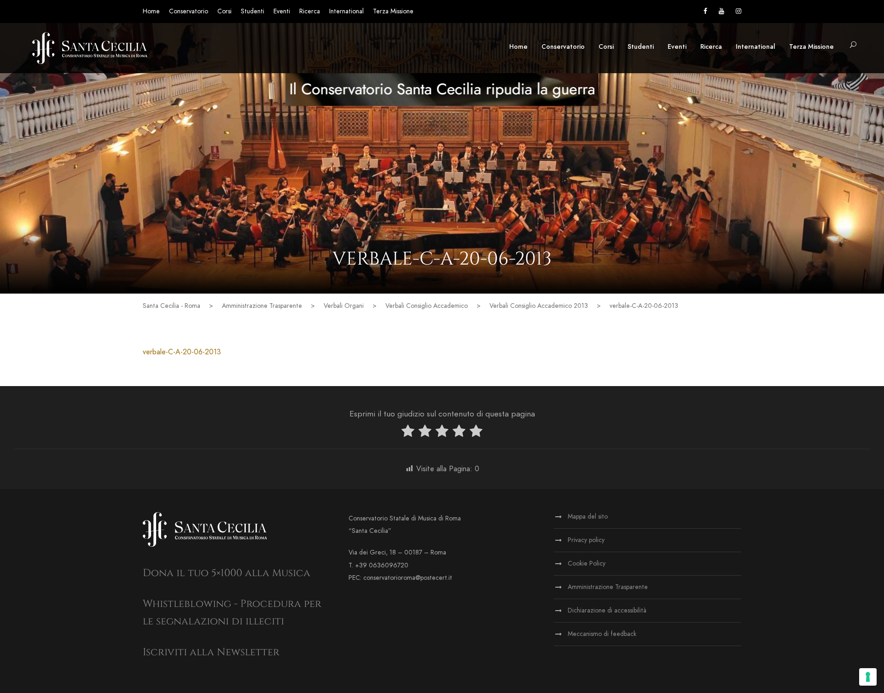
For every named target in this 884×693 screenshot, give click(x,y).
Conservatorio (188, 11)
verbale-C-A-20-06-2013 (182, 352)
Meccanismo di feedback (602, 633)
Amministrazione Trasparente (608, 587)
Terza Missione (393, 11)
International (346, 11)
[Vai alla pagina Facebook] (705, 11)
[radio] (407, 432)
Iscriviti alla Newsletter (211, 652)
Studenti (252, 11)
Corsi (224, 11)
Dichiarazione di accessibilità (607, 610)
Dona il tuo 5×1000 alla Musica (226, 573)
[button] (853, 45)
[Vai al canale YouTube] (721, 11)
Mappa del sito (588, 516)
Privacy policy (586, 540)
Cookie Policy (586, 563)
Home (151, 11)
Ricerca (309, 11)
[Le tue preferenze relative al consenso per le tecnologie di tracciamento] (868, 677)
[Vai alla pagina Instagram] (738, 11)
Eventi (281, 11)
